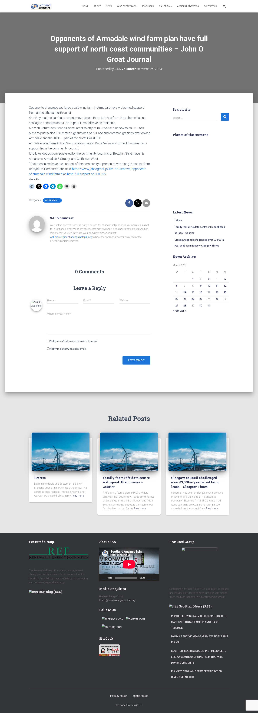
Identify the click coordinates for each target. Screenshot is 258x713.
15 (192, 292)
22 (192, 299)
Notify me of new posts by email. (68, 348)
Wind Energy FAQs (126, 6)
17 (208, 292)
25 (217, 299)
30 (200, 305)
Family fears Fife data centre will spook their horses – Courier (126, 482)
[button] (171, 6)
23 (200, 299)
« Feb (176, 310)
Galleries (164, 6)
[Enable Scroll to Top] (251, 706)
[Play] (103, 578)
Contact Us (210, 6)
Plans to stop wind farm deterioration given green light (196, 674)
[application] (129, 564)
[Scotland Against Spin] (41, 6)
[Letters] (61, 451)
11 (217, 285)
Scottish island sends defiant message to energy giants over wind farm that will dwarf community (198, 657)
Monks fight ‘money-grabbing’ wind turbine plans (199, 639)
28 (184, 305)
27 (176, 305)
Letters (178, 220)
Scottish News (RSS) (195, 606)
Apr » (183, 310)
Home (85, 6)
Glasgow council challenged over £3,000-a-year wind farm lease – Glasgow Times (195, 482)
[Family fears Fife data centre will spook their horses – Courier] (129, 451)
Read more (78, 495)
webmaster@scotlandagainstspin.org (71, 237)
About (97, 6)
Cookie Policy (140, 696)
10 (208, 285)
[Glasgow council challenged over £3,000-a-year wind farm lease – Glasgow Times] (197, 451)
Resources (148, 6)
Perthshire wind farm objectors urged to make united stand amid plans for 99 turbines (198, 622)
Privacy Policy (118, 696)
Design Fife (137, 705)
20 (176, 299)
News (109, 6)
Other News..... (52, 200)
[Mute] (148, 578)
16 (200, 292)
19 (225, 292)
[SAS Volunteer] (37, 223)
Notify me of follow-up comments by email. (74, 341)
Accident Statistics (188, 6)
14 (184, 292)
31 (208, 305)
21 (184, 299)
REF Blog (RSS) (50, 592)
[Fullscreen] (154, 578)
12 (225, 285)
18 (217, 292)
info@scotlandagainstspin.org (118, 600)
